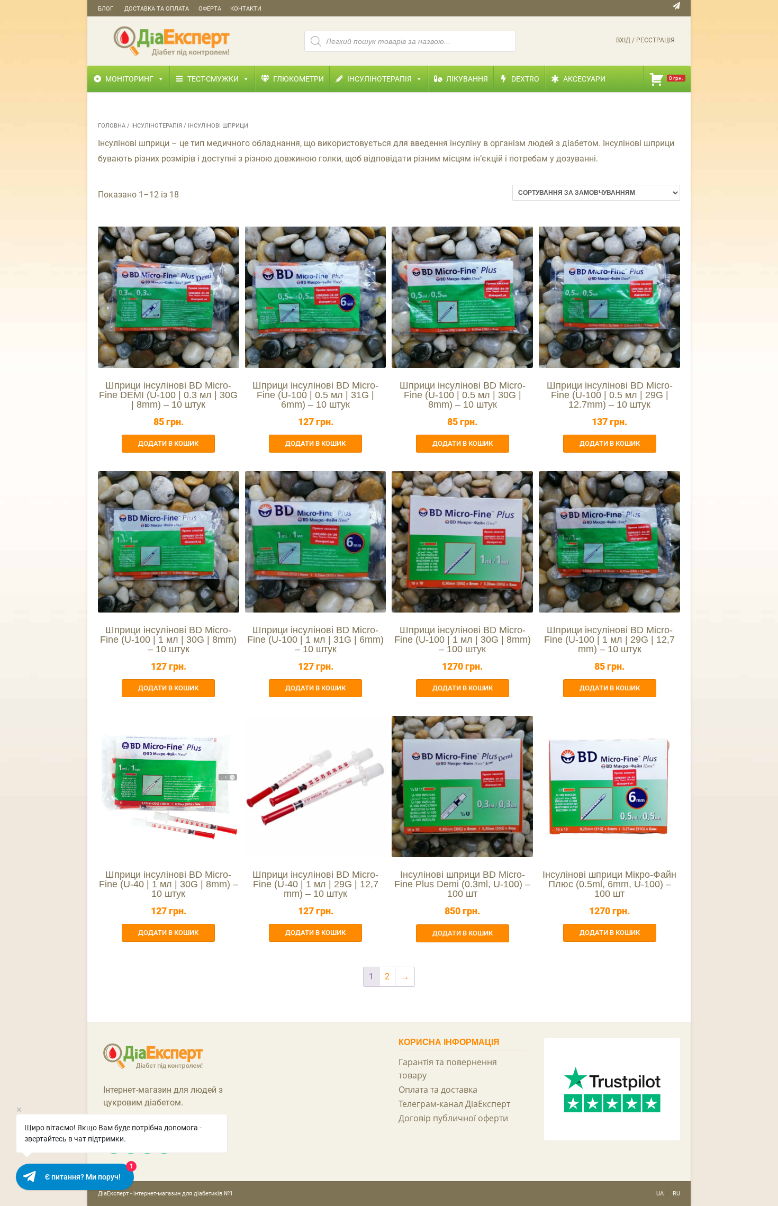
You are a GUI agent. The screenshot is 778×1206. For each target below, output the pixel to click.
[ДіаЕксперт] (172, 40)
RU (676, 1193)
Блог (105, 8)
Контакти (245, 8)
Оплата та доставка (438, 1089)
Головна (111, 125)
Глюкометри (298, 79)
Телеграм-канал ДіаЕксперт (454, 1104)
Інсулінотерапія (379, 79)
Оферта (209, 8)
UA (660, 1193)
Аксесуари (584, 79)
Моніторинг (129, 79)
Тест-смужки (213, 79)
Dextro (525, 79)
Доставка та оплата (156, 8)
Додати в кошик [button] (168, 443)
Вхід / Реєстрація (645, 40)
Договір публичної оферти (453, 1118)
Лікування (467, 79)
